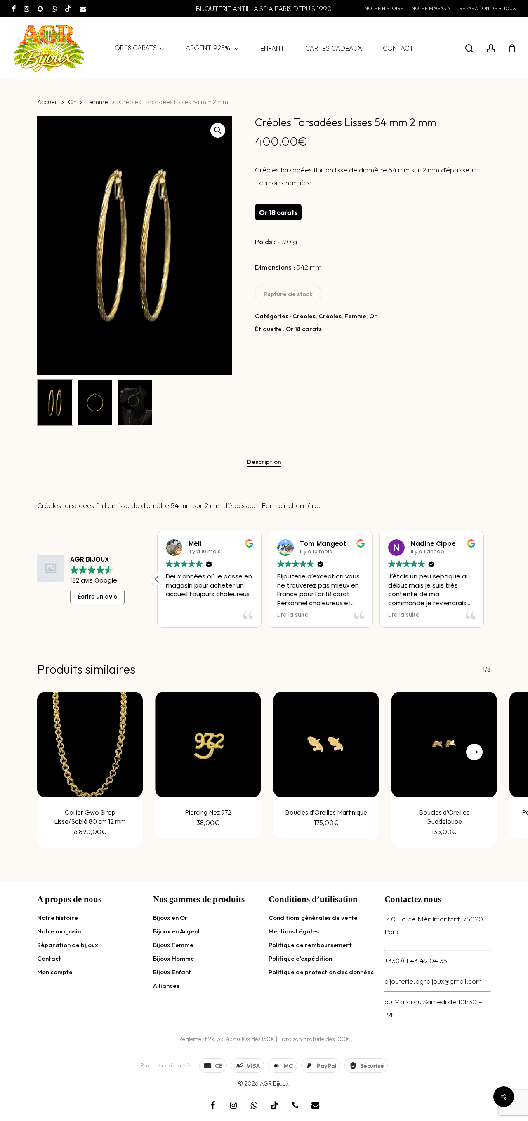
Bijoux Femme (173, 945)
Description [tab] (264, 461)
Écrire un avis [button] (97, 596)
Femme (97, 102)
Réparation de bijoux (67, 945)
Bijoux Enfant (172, 972)
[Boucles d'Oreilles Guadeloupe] (444, 744)
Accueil (47, 102)
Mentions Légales (294, 931)
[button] (217, 130)
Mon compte (55, 972)
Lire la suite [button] (293, 615)
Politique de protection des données (321, 972)
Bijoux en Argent (176, 931)
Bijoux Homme (173, 958)
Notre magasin (59, 931)
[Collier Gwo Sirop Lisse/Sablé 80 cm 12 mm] (90, 744)
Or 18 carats (304, 329)
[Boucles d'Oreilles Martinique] (326, 744)
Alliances (166, 985)
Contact (49, 958)
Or (72, 102)
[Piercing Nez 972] (208, 744)
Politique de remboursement (310, 945)
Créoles (304, 316)
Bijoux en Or (170, 917)
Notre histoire (57, 917)
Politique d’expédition (300, 958)
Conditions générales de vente (313, 917)
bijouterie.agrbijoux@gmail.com (433, 981)
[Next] (474, 752)
